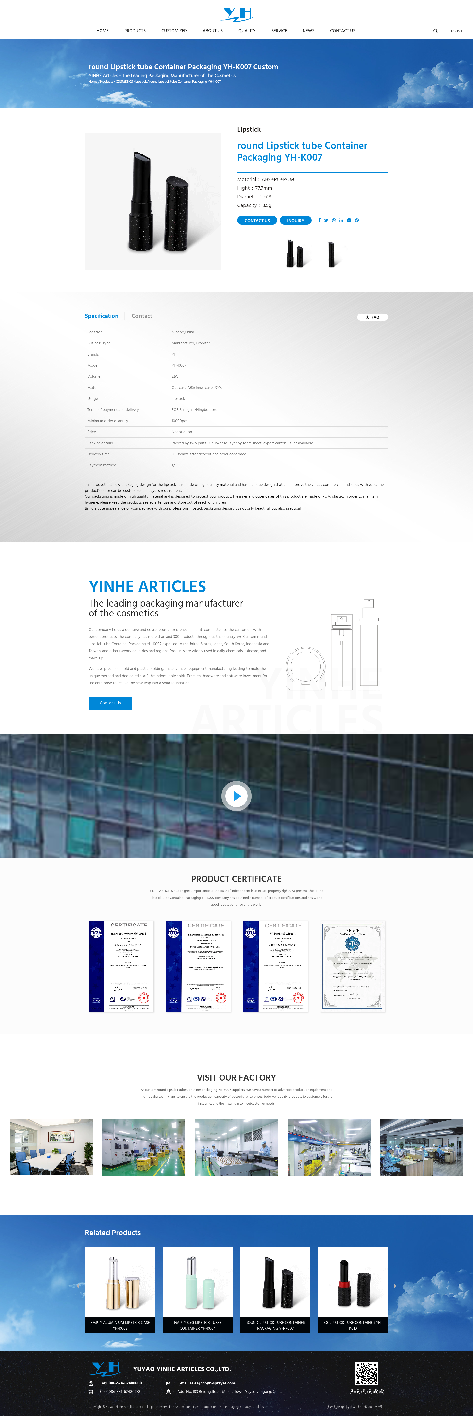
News (308, 31)
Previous (77, 1287)
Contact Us (342, 31)
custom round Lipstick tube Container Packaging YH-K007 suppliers (195, 1089)
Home (103, 31)
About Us (213, 31)
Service (279, 31)
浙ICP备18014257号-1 (370, 1407)
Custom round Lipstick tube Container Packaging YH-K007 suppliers (218, 1407)
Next (395, 1287)
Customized (174, 31)
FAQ (375, 317)
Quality (247, 31)
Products (135, 31)
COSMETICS (124, 81)
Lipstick (141, 81)
